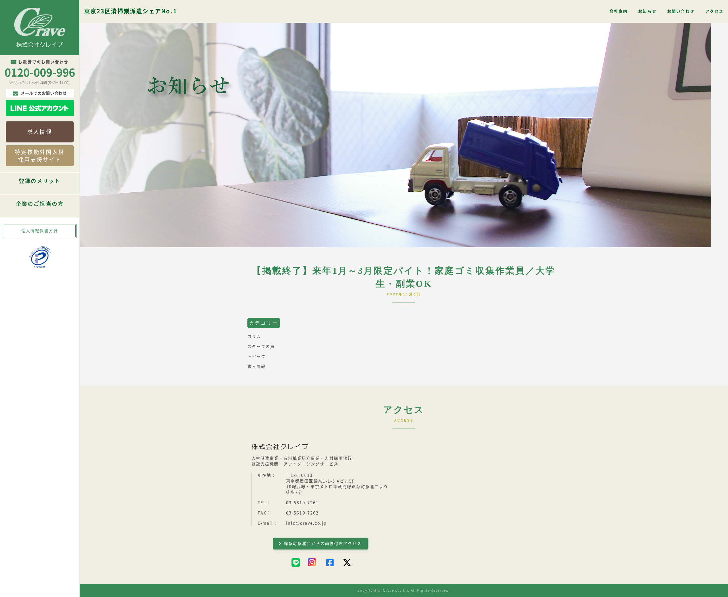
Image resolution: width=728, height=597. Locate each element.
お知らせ (647, 11)
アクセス (714, 11)
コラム (254, 337)
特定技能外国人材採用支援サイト (40, 156)
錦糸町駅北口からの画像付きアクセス (323, 544)
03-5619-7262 (302, 513)
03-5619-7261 (302, 503)
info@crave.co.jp (306, 523)
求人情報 (39, 131)
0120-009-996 (40, 72)
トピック (256, 356)
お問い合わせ (681, 11)
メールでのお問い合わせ (44, 93)
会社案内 (618, 11)
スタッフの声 (261, 347)
